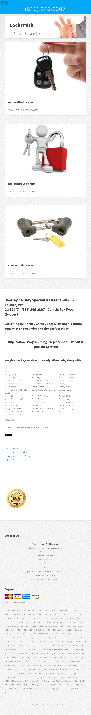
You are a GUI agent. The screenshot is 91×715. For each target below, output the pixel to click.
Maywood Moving (12, 448)
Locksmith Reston (12, 460)
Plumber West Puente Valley (16, 452)
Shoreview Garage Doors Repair (17, 456)
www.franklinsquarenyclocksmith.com (46, 579)
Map (26, 571)
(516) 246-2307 (45, 8)
